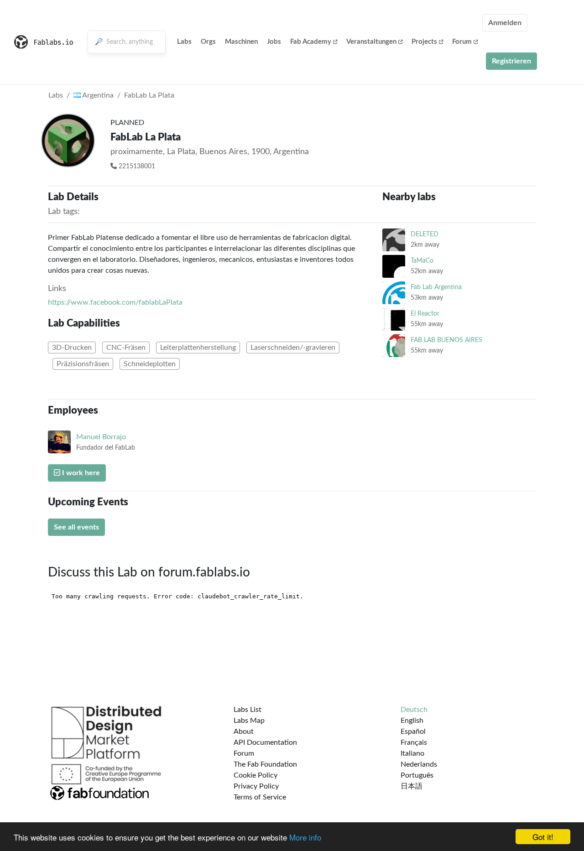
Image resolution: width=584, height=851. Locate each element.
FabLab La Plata (149, 95)
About (244, 731)
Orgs (208, 41)
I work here (80, 473)
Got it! (542, 836)
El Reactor (425, 313)
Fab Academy (310, 41)
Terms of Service (260, 797)
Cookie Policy (255, 775)
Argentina (97, 95)
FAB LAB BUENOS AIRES (446, 340)
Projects (424, 41)
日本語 (411, 786)
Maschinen (241, 41)
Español (413, 731)
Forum (462, 41)
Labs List (247, 709)
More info (305, 837)
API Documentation (265, 742)
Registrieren (511, 61)
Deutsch (414, 709)
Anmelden (504, 22)
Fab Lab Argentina (436, 287)
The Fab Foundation (265, 764)
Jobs (274, 41)
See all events (76, 527)
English (412, 720)
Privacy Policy (256, 786)
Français (414, 742)
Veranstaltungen (371, 41)
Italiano (412, 753)
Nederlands (419, 764)
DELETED (424, 234)
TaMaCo (422, 260)
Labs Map (249, 720)
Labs (184, 41)
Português (417, 775)
